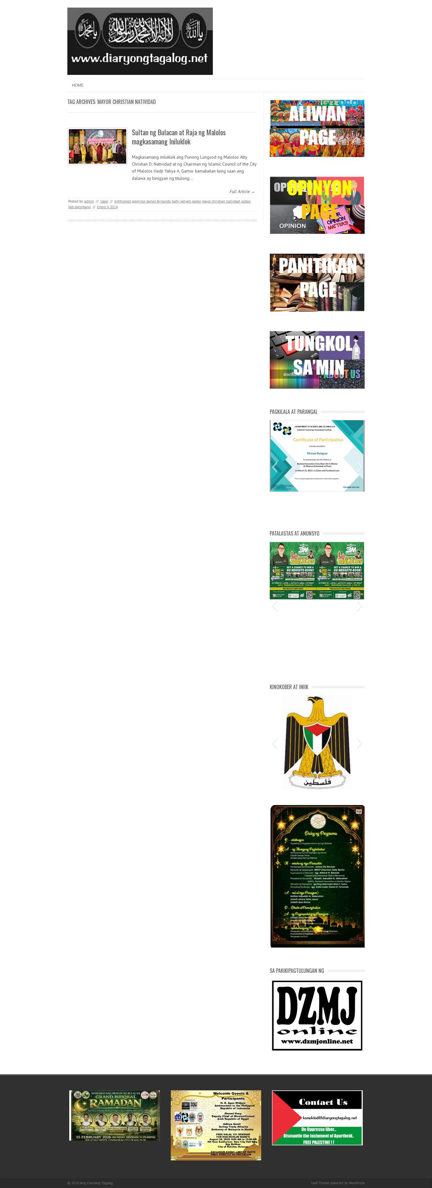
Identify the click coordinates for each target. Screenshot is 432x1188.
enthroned (122, 201)
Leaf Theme (320, 1183)
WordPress (357, 1183)
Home (77, 85)
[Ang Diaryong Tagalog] (140, 73)
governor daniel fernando (151, 201)
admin (89, 201)
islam (104, 201)
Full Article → (242, 191)
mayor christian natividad (221, 201)
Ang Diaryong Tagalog (96, 1183)
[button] (274, 467)
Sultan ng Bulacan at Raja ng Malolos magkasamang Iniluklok (179, 136)
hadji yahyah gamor (186, 201)
